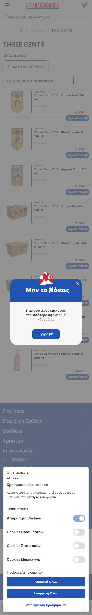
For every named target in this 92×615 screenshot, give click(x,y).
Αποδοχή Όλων (46, 581)
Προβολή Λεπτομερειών (25, 572)
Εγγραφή (46, 334)
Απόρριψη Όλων (46, 593)
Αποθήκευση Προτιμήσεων (46, 605)
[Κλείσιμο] (77, 283)
